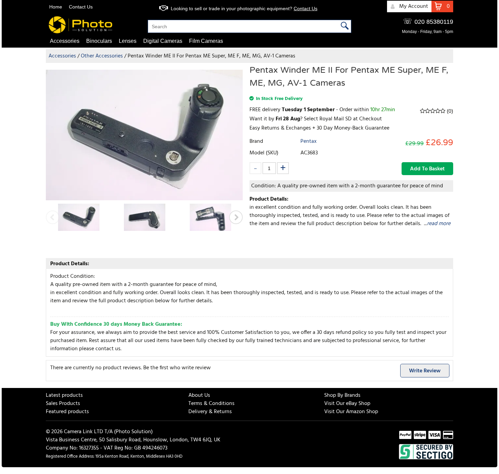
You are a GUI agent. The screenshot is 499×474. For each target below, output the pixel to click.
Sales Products (63, 403)
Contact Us (81, 6)
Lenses (127, 41)
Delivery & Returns (210, 411)
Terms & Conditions (211, 403)
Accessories (64, 41)
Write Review (425, 371)
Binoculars (99, 41)
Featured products (67, 411)
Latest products (64, 395)
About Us (199, 395)
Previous (52, 217)
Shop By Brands (342, 395)
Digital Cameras (162, 41)
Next (236, 217)
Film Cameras (206, 41)
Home (55, 6)
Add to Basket (427, 169)
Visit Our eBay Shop (347, 403)
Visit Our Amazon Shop (351, 411)
